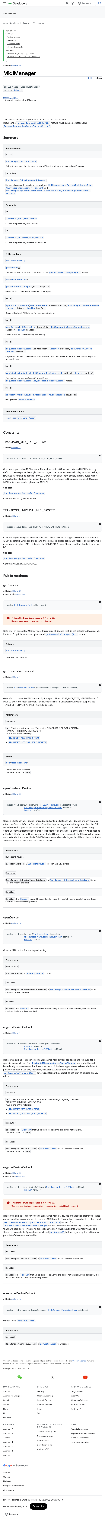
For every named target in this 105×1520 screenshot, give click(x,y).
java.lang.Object (10, 97)
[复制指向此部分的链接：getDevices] (20, 585)
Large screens (77, 1391)
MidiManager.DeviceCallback (21, 161)
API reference (11, 13)
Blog (5, 1413)
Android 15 (8, 1438)
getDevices (12, 267)
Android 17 (8, 1429)
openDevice (12, 327)
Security (6, 1400)
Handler (31, 308)
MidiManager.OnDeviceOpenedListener (26, 180)
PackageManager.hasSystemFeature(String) (27, 126)
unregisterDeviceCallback (20, 394)
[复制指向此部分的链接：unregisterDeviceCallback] (38, 1293)
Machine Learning (45, 1396)
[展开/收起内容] (14, 30)
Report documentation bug (83, 1433)
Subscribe (38, 1506)
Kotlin (90, 78)
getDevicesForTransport (19, 286)
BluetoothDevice (38, 305)
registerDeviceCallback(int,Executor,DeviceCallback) (35, 380)
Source (6, 1404)
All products (8, 1490)
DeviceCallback (27, 399)
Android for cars (78, 1404)
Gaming (40, 1391)
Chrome (6, 1477)
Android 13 (8, 1446)
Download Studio (44, 1445)
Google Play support (79, 1438)
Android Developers (11, 23)
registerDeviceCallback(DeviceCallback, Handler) (32, 1222)
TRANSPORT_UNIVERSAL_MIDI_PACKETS (24, 237)
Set (8, 279)
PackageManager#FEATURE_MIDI (33, 123)
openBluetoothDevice (17, 305)
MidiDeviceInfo (19, 279)
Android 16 (8, 1433)
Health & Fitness (44, 1400)
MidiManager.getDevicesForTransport (24, 493)
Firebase (7, 1481)
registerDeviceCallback (18, 348)
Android (6, 1391)
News (5, 1409)
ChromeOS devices (79, 1400)
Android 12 (8, 1451)
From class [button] (21, 418)
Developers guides (45, 1436)
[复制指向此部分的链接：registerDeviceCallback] (35, 1027)
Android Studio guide (46, 1432)
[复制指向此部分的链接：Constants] (22, 432)
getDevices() (57, 1232)
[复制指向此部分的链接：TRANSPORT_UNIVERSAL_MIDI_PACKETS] (58, 510)
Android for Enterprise (12, 1396)
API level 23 (16, 65)
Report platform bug (79, 1429)
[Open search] (67, 3)
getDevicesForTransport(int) (65, 272)
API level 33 (16, 448)
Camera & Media (44, 1404)
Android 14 (8, 1442)
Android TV (76, 1409)
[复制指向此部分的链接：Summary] (21, 138)
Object (17, 90)
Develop (26, 23)
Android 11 (7, 1455)
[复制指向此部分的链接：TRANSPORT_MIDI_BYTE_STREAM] (49, 442)
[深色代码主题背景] (100, 455)
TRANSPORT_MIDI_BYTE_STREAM (21, 218)
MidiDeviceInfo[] (15, 260)
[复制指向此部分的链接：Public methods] (30, 576)
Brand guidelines (29, 1500)
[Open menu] (4, 3)
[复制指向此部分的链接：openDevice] (21, 917)
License (15, 1500)
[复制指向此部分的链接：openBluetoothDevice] (33, 788)
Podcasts (7, 1417)
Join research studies (80, 1442)
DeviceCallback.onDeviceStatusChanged (53, 1063)
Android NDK (43, 1449)
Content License (79, 1361)
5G (38, 1413)
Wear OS (75, 1396)
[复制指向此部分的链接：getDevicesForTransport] (37, 671)
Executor (54, 348)
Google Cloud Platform (13, 1485)
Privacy (40, 1409)
